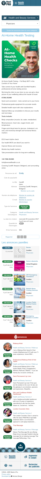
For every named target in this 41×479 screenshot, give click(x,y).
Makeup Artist (18, 343)
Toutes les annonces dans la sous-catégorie (21, 30)
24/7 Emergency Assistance (31, 275)
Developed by (6, 476)
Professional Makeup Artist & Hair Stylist (24, 360)
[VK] (25, 236)
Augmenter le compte (31, 456)
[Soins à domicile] (19, 266)
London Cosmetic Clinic (21, 409)
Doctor (28, 247)
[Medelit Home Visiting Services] (19, 293)
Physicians (22, 214)
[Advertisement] (20, 10)
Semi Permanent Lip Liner (22, 376)
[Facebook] (18, 236)
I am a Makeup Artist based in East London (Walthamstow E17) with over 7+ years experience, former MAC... (26, 352)
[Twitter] (21, 236)
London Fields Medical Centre (31, 303)
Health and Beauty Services (28, 212)
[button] (20, 447)
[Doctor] (19, 252)
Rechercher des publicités (31, 465)
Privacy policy (6, 474)
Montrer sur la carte (27, 191)
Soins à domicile (32, 261)
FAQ (10, 465)
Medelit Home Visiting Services (32, 289)
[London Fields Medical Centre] (19, 307)
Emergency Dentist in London (32, 316)
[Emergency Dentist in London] (19, 321)
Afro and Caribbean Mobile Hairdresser (22, 393)
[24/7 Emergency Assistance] (19, 280)
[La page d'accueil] (6, 3)
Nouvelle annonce (10, 456)
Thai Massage (18, 425)
